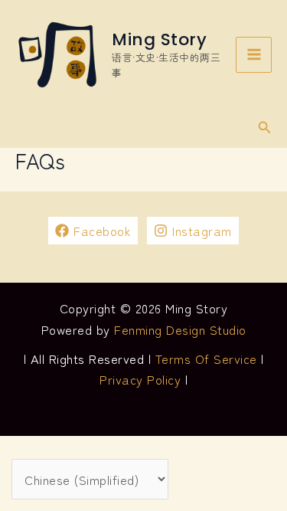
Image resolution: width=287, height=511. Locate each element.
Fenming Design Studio (180, 329)
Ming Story (159, 39)
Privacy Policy (140, 379)
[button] (265, 128)
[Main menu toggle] (254, 55)
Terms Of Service (206, 358)
